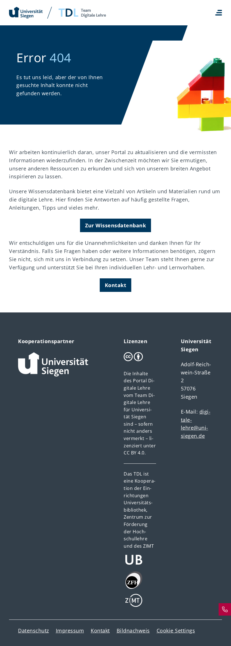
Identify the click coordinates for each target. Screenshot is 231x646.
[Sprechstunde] (225, 609)
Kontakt (115, 285)
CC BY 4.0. (135, 453)
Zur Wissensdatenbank (115, 225)
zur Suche (27, 305)
